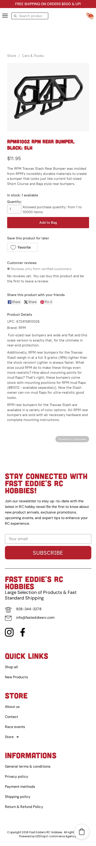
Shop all (11, 667)
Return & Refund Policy (24, 806)
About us (12, 706)
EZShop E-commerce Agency (55, 836)
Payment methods (20, 786)
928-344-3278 (29, 609)
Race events (15, 726)
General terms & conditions (28, 766)
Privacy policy (16, 776)
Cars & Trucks (33, 56)
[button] (22, 247)
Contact (11, 716)
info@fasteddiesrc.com (35, 617)
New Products (16, 677)
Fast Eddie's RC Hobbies (34, 582)
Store (11, 56)
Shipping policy (18, 796)
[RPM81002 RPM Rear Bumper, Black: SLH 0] (48, 97)
